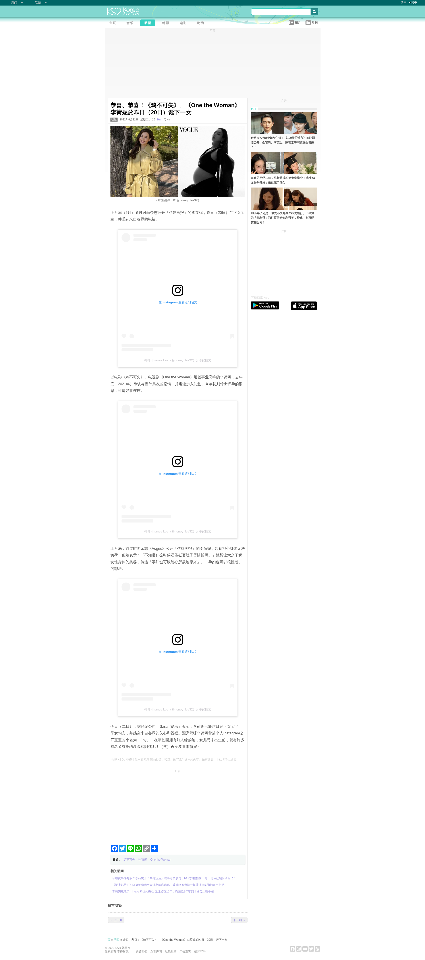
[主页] (113, 23)
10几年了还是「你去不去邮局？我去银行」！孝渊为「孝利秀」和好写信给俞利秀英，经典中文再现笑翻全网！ (282, 217)
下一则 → (239, 920)
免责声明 (156, 951)
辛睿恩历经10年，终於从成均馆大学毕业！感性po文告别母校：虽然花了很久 (283, 180)
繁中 (403, 2)
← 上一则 (116, 920)
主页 (107, 939)
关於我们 (141, 951)
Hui (159, 119)
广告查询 (185, 951)
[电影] (184, 23)
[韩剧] (167, 23)
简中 (414, 2)
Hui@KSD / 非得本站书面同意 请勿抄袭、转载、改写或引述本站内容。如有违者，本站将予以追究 (173, 759)
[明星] (149, 23)
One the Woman (160, 859)
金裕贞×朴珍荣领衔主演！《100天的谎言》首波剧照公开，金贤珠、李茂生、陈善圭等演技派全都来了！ (283, 142)
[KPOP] (131, 23)
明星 (114, 119)
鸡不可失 (129, 859)
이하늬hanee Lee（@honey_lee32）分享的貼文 (177, 360)
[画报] (202, 23)
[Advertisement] (178, 805)
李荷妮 (142, 859)
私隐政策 (170, 951)
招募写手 (200, 951)
